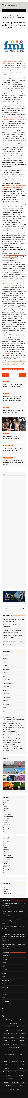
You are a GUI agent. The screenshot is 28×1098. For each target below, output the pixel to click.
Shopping (19, 746)
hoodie (5, 738)
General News (7, 679)
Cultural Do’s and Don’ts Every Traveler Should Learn (13, 625)
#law (9, 721)
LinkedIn (6, 364)
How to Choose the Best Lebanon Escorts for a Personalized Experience (13, 631)
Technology (6, 704)
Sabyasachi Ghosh (11, 284)
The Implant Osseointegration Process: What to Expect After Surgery (13, 462)
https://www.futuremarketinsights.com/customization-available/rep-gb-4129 (14, 187)
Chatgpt (5, 729)
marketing (5, 740)
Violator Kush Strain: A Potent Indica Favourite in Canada (12, 636)
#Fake (13, 717)
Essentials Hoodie (8, 735)
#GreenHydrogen (7, 719)
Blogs (15, 364)
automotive (20, 725)
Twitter (12, 364)
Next (22, 375)
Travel (4, 707)
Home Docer (6, 686)
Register (5, 889)
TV (4, 711)
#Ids (7, 721)
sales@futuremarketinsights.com (17, 361)
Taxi (12, 748)
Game (4, 676)
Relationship (6, 697)
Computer (5, 662)
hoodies (10, 738)
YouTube (21, 364)
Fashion (5, 672)
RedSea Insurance (8, 746)
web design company (8, 750)
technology (16, 748)
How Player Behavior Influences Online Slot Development (13, 945)
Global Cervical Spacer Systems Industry (13, 369)
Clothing (10, 729)
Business (5, 31)
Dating (5, 665)
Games (20, 735)
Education (6, 669)
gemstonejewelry (7, 736)
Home (4, 16)
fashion (15, 735)
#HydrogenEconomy (18, 719)
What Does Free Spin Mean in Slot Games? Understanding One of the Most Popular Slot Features (13, 643)
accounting (14, 721)
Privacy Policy (7, 893)
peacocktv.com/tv (16, 742)
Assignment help (19, 723)
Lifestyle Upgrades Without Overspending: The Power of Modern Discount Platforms (12, 398)
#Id (4, 721)
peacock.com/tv (7, 742)
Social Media (6, 700)
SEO (15, 746)
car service (21, 727)
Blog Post (5, 891)
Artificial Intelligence (8, 723)
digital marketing (7, 733)
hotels (14, 738)
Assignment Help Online (9, 725)
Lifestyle (5, 690)
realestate (12, 744)
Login (4, 887)
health (14, 736)
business (9, 727)
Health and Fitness (12, 31)
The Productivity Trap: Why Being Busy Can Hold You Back (13, 620)
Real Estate (6, 693)
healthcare (19, 736)
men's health (12, 740)
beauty (5, 727)
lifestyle (18, 738)
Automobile (6, 655)
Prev (6, 375)
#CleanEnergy (7, 717)
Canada (15, 727)
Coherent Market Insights (9, 731)
